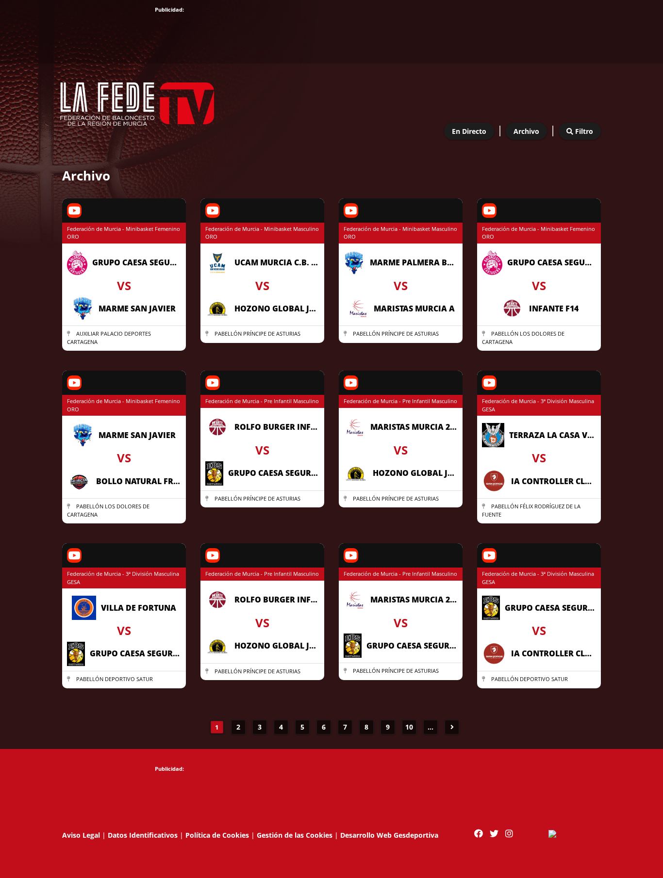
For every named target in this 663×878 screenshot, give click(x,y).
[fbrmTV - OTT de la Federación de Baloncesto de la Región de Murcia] (137, 100)
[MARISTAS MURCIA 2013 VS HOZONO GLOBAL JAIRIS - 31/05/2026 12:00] (401, 507)
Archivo (526, 131)
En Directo (469, 131)
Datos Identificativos (143, 835)
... (430, 727)
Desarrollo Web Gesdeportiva (389, 835)
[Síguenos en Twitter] (494, 833)
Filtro (583, 131)
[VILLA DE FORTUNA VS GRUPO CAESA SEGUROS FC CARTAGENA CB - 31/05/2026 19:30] (124, 688)
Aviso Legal (81, 835)
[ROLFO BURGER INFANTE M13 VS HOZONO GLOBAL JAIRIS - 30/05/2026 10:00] (262, 680)
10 (409, 727)
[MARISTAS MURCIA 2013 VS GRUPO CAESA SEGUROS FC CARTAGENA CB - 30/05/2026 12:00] (401, 680)
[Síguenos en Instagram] (509, 833)
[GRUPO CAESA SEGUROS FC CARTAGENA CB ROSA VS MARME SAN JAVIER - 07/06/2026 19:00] (124, 351)
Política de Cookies (217, 835)
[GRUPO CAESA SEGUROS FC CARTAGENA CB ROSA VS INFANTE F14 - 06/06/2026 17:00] (539, 351)
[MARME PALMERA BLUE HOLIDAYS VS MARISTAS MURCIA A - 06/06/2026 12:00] (401, 343)
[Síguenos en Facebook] (478, 833)
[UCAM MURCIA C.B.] (262, 343)
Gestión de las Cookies (294, 835)
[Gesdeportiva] (574, 834)
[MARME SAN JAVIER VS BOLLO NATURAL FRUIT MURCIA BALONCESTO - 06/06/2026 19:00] (124, 523)
